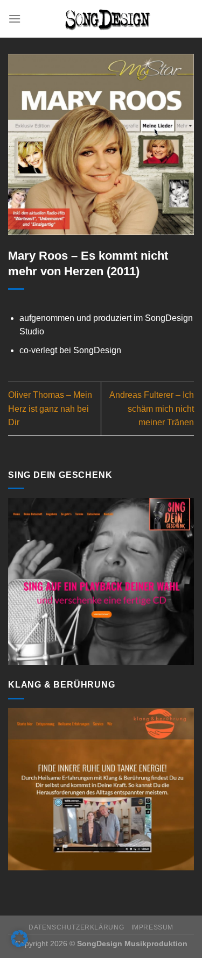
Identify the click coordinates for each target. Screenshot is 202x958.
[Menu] (14, 18)
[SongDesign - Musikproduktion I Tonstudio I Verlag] (107, 19)
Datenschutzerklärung (76, 927)
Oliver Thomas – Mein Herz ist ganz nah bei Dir (50, 408)
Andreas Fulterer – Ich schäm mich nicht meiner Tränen (151, 408)
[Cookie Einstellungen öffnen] (19, 944)
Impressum (152, 927)
